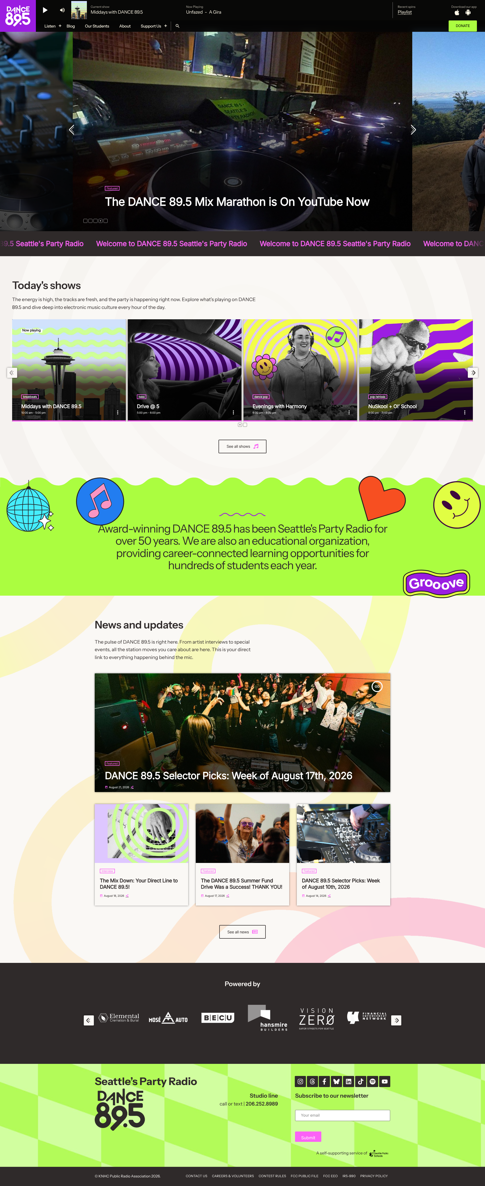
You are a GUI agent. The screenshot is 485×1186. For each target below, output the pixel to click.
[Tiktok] (360, 1081)
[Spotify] (372, 1081)
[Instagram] (300, 1081)
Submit (308, 1138)
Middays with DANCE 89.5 (51, 406)
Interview (107, 871)
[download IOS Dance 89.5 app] (457, 12)
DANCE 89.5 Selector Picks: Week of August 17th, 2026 (232, 194)
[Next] (412, 130)
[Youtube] (384, 1081)
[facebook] (324, 1081)
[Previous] (72, 130)
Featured (112, 174)
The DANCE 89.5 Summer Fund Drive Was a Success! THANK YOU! (241, 884)
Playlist (405, 12)
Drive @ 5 (148, 406)
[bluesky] (336, 1081)
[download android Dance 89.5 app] (468, 12)
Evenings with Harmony (280, 406)
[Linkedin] (348, 1081)
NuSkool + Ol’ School (392, 406)
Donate (463, 26)
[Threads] (312, 1081)
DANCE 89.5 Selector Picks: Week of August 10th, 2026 (341, 884)
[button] (85, 221)
